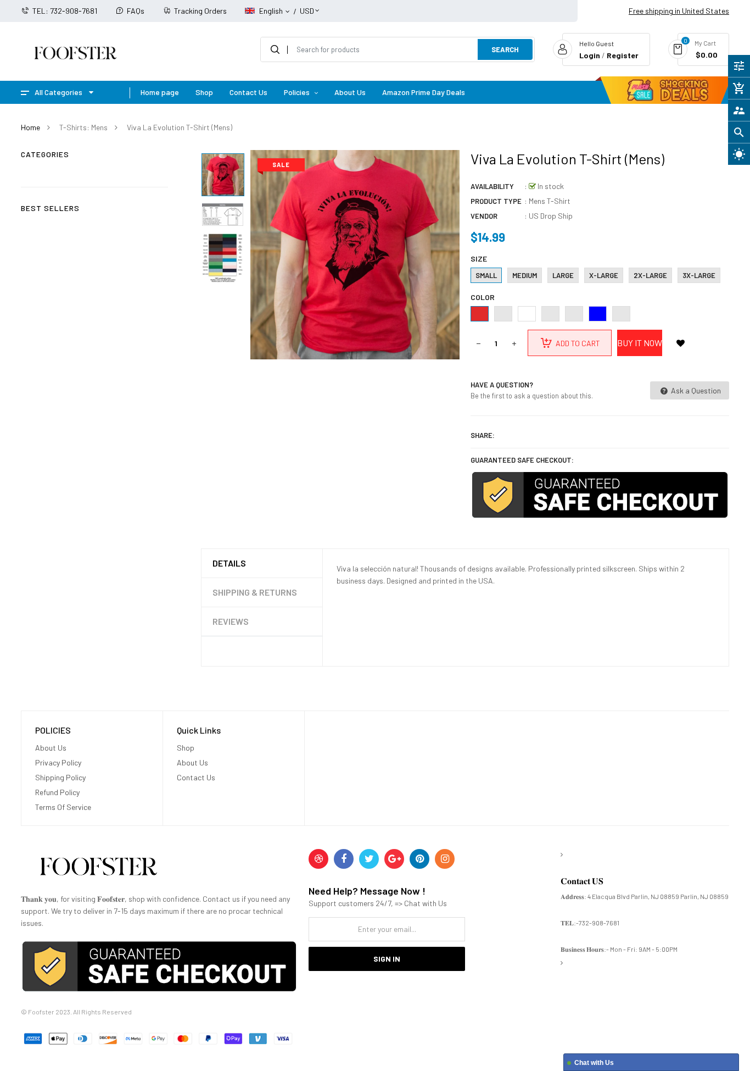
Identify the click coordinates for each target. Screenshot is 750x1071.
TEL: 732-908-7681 (64, 10)
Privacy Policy (58, 762)
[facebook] (344, 859)
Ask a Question (695, 390)
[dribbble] (318, 859)
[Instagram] (445, 859)
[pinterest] (419, 859)
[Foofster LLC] (98, 868)
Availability (492, 186)
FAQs (135, 10)
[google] (394, 859)
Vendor (484, 216)
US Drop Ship (551, 215)
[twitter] (369, 859)
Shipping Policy (60, 777)
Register (623, 55)
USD (307, 5)
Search (505, 49)
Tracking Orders (200, 10)
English (271, 10)
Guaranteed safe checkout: (522, 460)
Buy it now (639, 342)
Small (486, 275)
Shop (185, 747)
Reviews (230, 621)
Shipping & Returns (254, 592)
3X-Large (698, 275)
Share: (483, 435)
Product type (496, 201)
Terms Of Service (63, 807)
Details (229, 563)
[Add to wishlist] (681, 343)
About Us (50, 747)
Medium (524, 275)
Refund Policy (57, 792)
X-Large (603, 275)
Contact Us (196, 777)
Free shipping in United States (679, 10)
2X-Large (650, 275)
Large (563, 275)
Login (589, 55)
